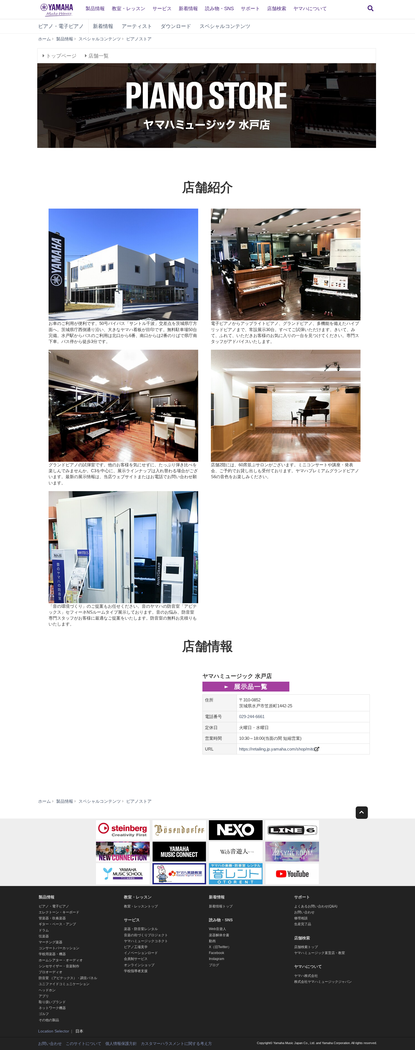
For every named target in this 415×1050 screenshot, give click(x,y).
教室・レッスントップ (141, 906)
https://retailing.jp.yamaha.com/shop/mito (276, 749)
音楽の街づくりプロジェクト (146, 935)
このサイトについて (83, 1043)
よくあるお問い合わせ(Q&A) (315, 906)
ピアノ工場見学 (136, 947)
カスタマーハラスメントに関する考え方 (176, 1043)
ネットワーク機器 (52, 1008)
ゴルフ (44, 1014)
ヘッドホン (47, 990)
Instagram (216, 959)
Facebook (216, 953)
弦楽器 (44, 936)
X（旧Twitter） (220, 947)
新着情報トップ (221, 906)
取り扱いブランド (52, 1002)
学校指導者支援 (136, 971)
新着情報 (188, 8)
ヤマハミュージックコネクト (146, 941)
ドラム (44, 930)
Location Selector (53, 1031)
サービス (162, 8)
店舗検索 (276, 8)
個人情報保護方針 (121, 1043)
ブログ (214, 965)
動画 (212, 941)
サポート (250, 8)
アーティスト (137, 26)
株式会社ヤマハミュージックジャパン (323, 982)
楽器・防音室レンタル (141, 929)
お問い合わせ (304, 912)
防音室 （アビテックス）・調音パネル (68, 978)
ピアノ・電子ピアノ (61, 26)
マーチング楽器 (50, 942)
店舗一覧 (98, 56)
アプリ (44, 996)
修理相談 (301, 918)
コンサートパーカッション (59, 948)
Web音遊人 (217, 929)
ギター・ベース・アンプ (57, 924)
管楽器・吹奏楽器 (52, 918)
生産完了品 (302, 924)
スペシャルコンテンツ (225, 26)
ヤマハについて (310, 8)
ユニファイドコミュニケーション (64, 984)
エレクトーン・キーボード (59, 912)
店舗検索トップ (306, 947)
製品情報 (95, 8)
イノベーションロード (141, 953)
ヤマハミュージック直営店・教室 (319, 953)
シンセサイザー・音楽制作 (59, 966)
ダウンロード (176, 26)
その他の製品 (49, 1020)
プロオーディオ (50, 972)
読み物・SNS (219, 8)
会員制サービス (136, 959)
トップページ (61, 56)
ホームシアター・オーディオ (61, 960)
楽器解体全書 (219, 935)
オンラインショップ (139, 965)
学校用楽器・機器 (52, 954)
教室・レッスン (128, 8)
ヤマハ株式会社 (306, 976)
